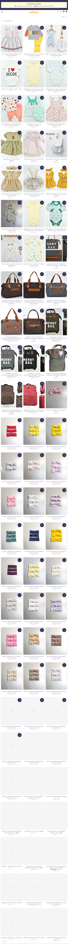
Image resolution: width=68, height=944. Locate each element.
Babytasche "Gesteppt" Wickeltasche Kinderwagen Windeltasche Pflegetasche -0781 (56, 265)
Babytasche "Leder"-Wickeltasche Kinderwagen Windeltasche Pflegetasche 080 (34, 338)
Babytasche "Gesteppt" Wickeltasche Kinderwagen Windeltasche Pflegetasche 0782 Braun (11, 302)
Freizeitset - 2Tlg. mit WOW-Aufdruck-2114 (11, 866)
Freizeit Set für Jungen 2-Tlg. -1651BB (34, 831)
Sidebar (65, 16)
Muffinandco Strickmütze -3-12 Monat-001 (11, 937)
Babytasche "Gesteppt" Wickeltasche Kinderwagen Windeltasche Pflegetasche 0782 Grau (56, 302)
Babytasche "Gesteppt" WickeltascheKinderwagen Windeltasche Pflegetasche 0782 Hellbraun (12, 338)
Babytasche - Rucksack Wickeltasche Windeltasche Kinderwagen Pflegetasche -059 (56, 375)
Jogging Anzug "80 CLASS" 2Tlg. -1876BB (12, 902)
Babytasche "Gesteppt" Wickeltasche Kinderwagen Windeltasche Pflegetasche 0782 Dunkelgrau (34, 302)
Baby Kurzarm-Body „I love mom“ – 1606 (12, 89)
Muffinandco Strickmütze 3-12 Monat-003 (34, 937)
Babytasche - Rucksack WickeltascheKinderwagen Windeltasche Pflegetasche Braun (56, 338)
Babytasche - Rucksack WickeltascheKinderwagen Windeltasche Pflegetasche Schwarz (34, 375)
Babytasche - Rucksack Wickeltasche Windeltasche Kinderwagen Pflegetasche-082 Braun (11, 411)
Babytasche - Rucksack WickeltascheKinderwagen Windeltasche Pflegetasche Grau (12, 375)
